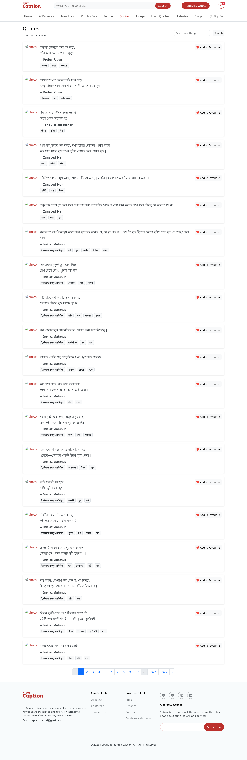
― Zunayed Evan (51, 157)
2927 (164, 672)
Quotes (124, 16)
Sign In (218, 16)
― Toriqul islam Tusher (56, 125)
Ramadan (131, 712)
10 (137, 672)
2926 (153, 672)
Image (140, 16)
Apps (129, 700)
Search (163, 6)
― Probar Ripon (51, 59)
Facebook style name (138, 718)
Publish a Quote (195, 6)
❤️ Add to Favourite (208, 47)
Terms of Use (99, 712)
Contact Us (97, 706)
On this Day (89, 16)
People (108, 16)
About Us (96, 700)
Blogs (198, 16)
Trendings (67, 16)
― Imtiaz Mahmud (53, 244)
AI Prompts (46, 16)
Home (28, 16)
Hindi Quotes (160, 16)
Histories (182, 16)
